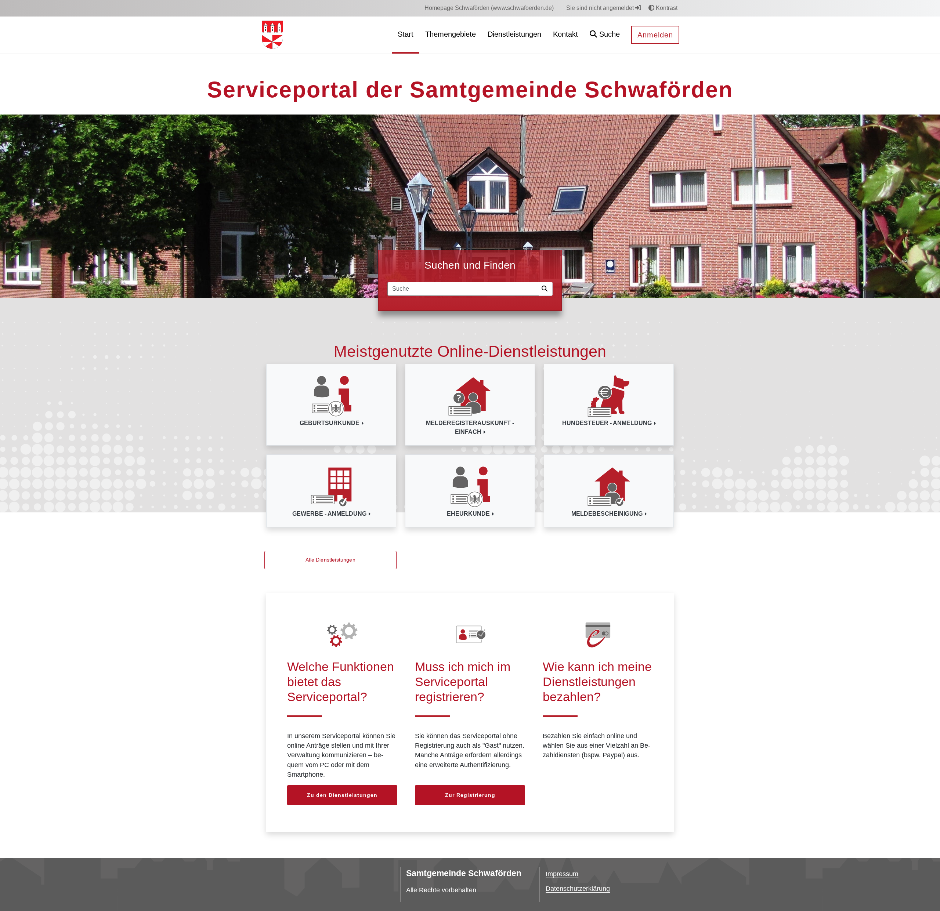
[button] (605, 35)
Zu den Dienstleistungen (342, 795)
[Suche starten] (546, 289)
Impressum (562, 874)
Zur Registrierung (470, 795)
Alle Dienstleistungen (330, 560)
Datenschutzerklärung (578, 888)
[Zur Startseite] (272, 35)
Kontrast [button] (665, 8)
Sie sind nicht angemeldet (600, 8)
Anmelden (655, 35)
